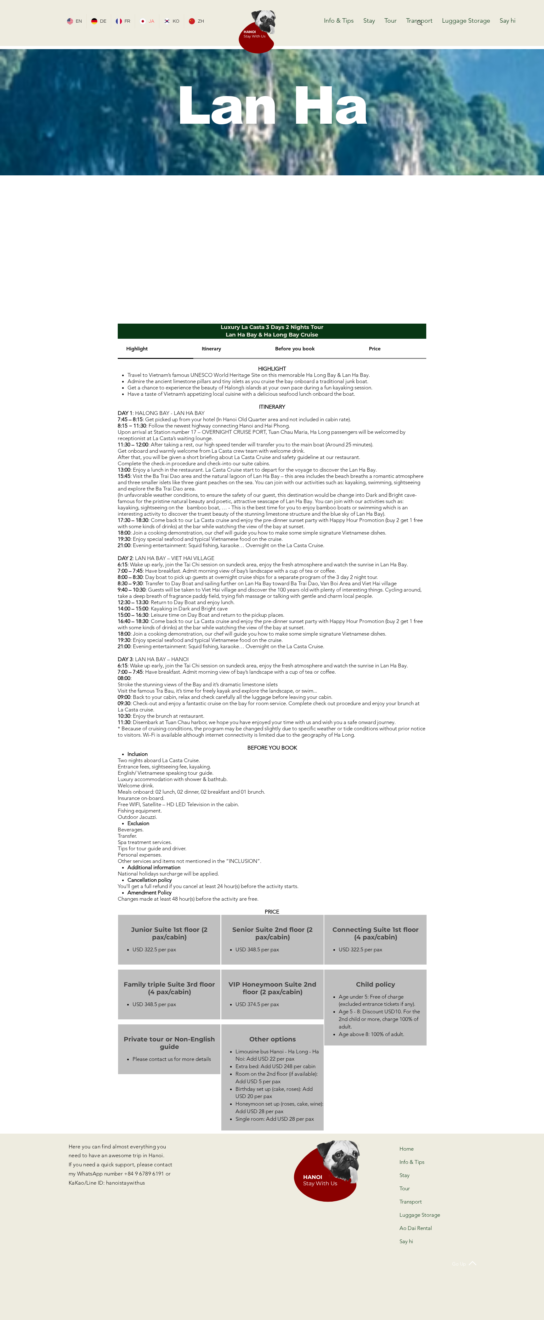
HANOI (250, 32)
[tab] (155, 349)
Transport (411, 1201)
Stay (405, 1175)
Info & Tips (412, 1162)
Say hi (406, 1241)
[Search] (419, 23)
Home (407, 1149)
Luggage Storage (417, 1215)
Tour (405, 1188)
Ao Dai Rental (416, 1228)
